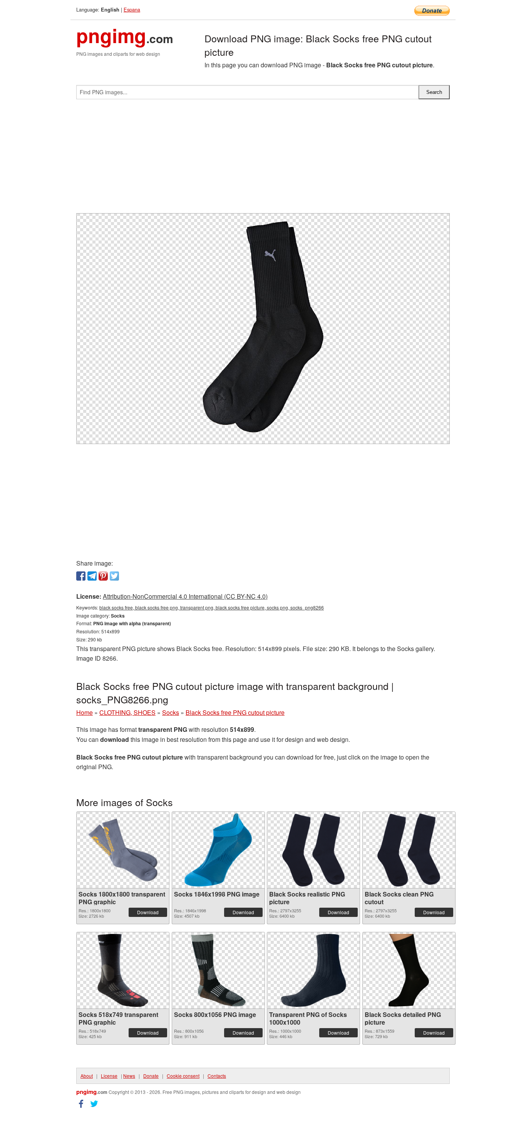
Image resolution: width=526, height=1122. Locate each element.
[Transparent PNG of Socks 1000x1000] (313, 970)
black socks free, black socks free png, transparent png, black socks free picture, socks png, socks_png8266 (211, 607)
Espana (132, 9)
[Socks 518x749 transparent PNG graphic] (122, 970)
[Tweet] (114, 576)
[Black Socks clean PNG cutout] (408, 850)
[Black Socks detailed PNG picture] (409, 970)
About (86, 1075)
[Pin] (103, 576)
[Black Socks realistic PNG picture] (313, 850)
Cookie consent (183, 1075)
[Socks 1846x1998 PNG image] (218, 850)
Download (148, 912)
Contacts (217, 1075)
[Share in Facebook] (80, 576)
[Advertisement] (263, 159)
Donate (151, 1075)
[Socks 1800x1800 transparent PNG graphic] (122, 850)
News (129, 1075)
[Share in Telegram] (92, 576)
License (109, 1075)
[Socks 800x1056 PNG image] (218, 970)
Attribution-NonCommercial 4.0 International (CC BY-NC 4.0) (185, 596)
